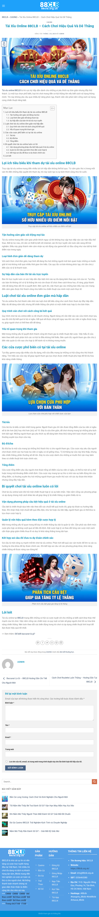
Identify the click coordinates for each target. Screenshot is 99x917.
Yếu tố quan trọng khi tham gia (22, 129)
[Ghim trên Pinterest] (56, 643)
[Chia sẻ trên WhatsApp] (38, 643)
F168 (24, 903)
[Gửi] (94, 781)
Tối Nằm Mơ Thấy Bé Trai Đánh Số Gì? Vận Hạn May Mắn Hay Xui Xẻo (42, 805)
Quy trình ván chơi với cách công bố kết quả (27, 127)
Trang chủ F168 (13, 903)
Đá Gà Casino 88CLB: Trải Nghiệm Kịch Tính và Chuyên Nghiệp (38, 822)
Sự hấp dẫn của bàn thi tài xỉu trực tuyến (26, 121)
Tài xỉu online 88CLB (11, 90)
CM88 (8, 893)
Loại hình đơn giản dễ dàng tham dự (24, 118)
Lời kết (8, 156)
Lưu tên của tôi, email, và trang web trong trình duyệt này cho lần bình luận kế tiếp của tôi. (45, 762)
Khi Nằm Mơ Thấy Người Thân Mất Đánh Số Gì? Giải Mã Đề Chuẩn (40, 814)
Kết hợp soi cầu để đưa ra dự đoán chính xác (27, 153)
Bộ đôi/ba (14, 138)
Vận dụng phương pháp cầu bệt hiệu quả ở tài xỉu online (32, 147)
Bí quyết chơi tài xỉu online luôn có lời (21, 144)
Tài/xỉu (12, 135)
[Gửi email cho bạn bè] (52, 643)
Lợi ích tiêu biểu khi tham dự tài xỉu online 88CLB (26, 112)
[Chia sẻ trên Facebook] (42, 643)
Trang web (9, 749)
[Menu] (3, 6)
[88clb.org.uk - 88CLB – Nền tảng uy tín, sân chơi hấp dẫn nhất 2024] (49, 6)
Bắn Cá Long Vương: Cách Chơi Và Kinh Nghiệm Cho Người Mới (39, 797)
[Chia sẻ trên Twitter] (47, 643)
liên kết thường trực (67, 652)
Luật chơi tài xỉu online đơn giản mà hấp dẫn (24, 124)
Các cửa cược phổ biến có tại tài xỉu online (23, 132)
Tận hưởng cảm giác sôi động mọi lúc (24, 115)
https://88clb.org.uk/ (80, 868)
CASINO (13, 17)
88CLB (5, 17)
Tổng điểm (14, 141)
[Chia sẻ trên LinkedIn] (61, 643)
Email (8, 737)
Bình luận (9, 703)
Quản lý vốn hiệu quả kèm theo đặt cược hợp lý (28, 150)
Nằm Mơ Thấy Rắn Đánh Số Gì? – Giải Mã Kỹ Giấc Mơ (34, 831)
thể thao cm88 (19, 897)
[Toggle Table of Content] (51, 108)
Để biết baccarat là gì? (25, 634)
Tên (7, 725)
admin (61, 34)
